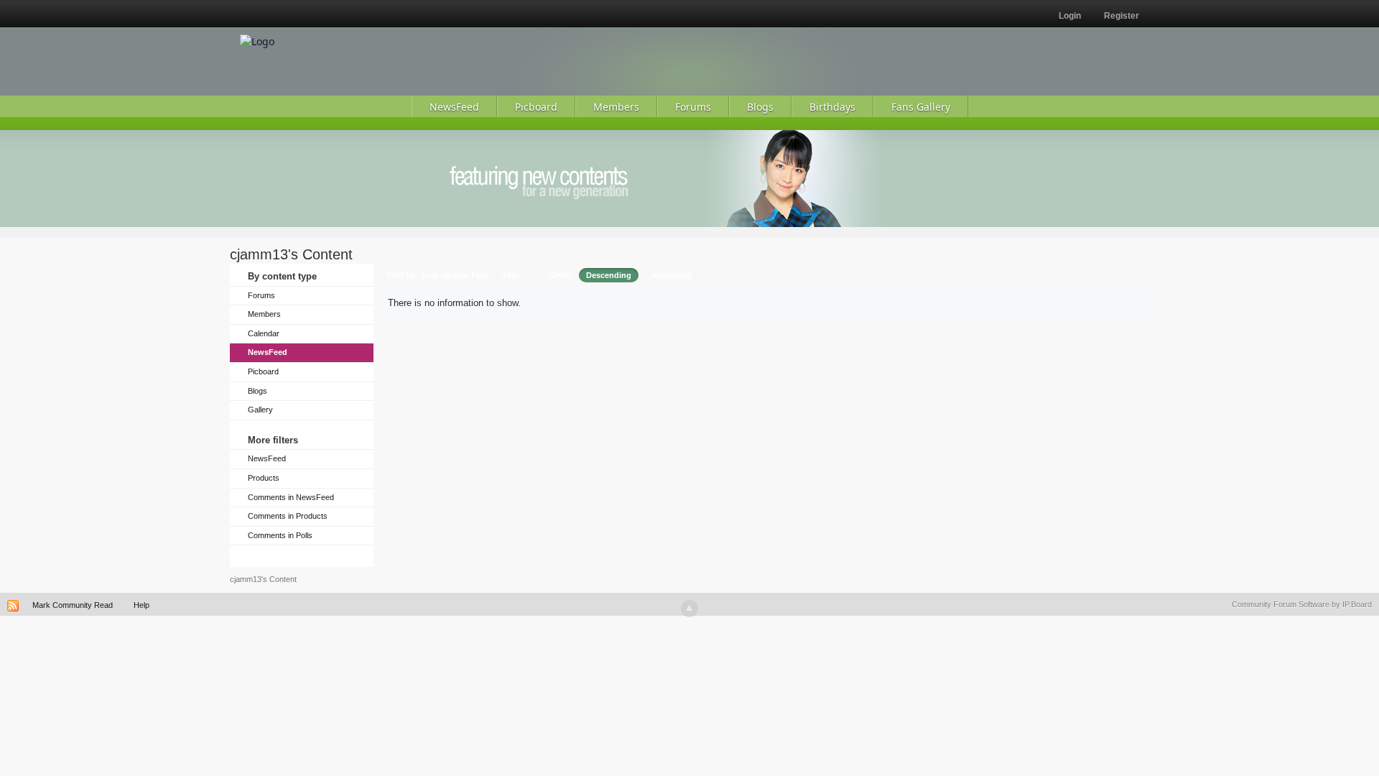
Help (141, 605)
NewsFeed (267, 352)
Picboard (263, 371)
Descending (608, 275)
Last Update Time (455, 275)
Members (264, 314)
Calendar (263, 333)
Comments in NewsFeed (291, 497)
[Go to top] (689, 608)
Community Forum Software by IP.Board (1302, 604)
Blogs (257, 391)
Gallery (260, 409)
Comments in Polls (280, 535)
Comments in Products (288, 516)
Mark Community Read (72, 605)
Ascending (671, 275)
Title (510, 275)
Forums (261, 295)
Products (263, 478)
